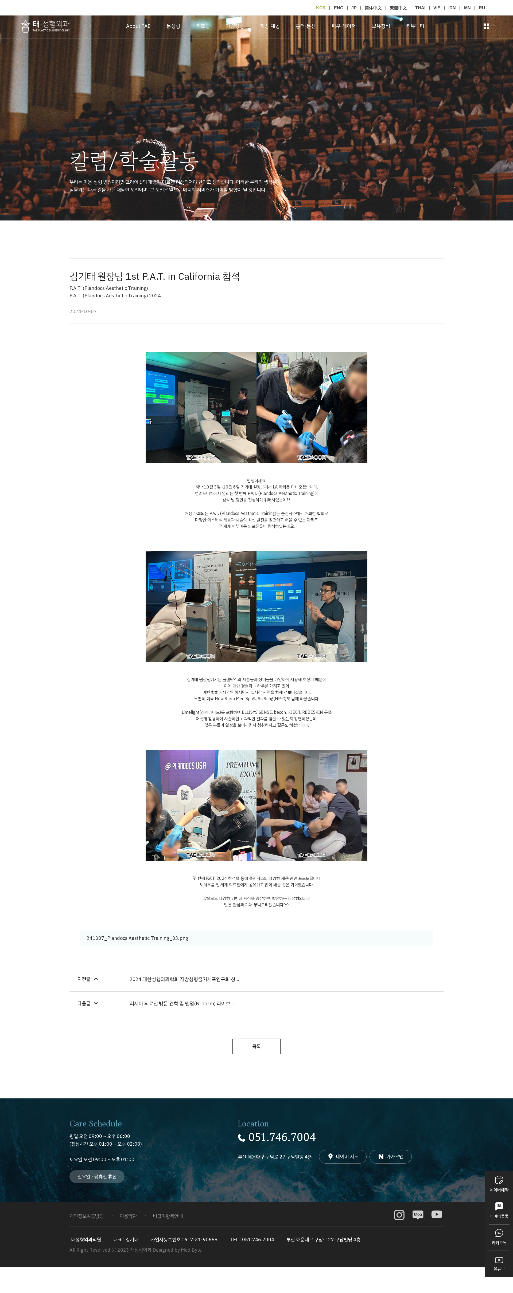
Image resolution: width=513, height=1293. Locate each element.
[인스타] (399, 1215)
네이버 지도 (347, 1156)
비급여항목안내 (168, 1216)
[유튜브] (437, 1215)
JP (354, 8)
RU (482, 8)
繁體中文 (398, 8)
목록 (256, 1046)
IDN (452, 8)
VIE (436, 8)
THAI (420, 8)
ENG (338, 8)
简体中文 (373, 8)
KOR (321, 8)
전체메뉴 (486, 26)
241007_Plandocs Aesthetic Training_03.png (137, 938)
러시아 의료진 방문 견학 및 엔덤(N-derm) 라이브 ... (182, 1003)
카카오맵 (394, 1156)
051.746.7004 (282, 1137)
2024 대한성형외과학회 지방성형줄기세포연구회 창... (184, 979)
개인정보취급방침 (86, 1216)
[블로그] (418, 1215)
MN (467, 8)
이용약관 (128, 1216)
